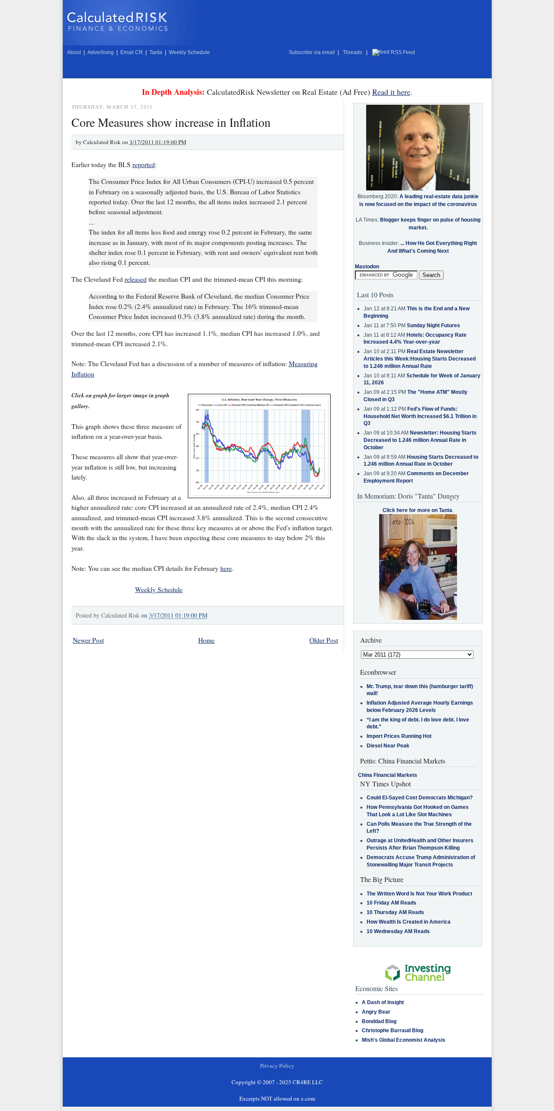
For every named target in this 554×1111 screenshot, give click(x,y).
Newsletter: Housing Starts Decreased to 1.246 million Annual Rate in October (420, 440)
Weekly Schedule (189, 52)
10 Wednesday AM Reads (398, 931)
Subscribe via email (312, 52)
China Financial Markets (387, 775)
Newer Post (88, 640)
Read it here (391, 92)
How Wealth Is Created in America (409, 922)
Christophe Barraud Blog (392, 1030)
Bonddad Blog (379, 1021)
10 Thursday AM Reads (395, 912)
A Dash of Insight (383, 1002)
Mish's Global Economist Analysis (403, 1040)
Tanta (155, 52)
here (226, 568)
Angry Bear (376, 1012)
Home (206, 640)
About (74, 52)
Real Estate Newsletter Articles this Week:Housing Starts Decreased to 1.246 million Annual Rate (420, 358)
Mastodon (367, 267)
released (136, 279)
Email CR (131, 52)
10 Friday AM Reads (391, 903)
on (174, 615)
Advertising (100, 52)
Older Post (323, 640)
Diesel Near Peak (388, 746)
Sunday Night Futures (433, 325)
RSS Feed (403, 52)
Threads (352, 52)
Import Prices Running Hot (399, 736)
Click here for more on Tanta (417, 510)
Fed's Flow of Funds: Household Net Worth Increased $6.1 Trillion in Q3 (420, 416)
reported (143, 164)
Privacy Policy (277, 1065)
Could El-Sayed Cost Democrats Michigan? (420, 798)
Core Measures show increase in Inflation (171, 122)
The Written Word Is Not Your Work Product (419, 894)
